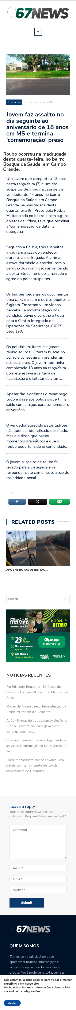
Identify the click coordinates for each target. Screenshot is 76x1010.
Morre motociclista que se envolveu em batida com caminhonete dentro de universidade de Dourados (35, 765)
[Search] (65, 599)
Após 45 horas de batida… (27, 570)
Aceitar (12, 1003)
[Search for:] (24, 599)
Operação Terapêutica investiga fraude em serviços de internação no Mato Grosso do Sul (37, 745)
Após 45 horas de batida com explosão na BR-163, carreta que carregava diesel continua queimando (36, 726)
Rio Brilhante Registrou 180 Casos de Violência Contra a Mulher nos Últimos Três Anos (37, 692)
